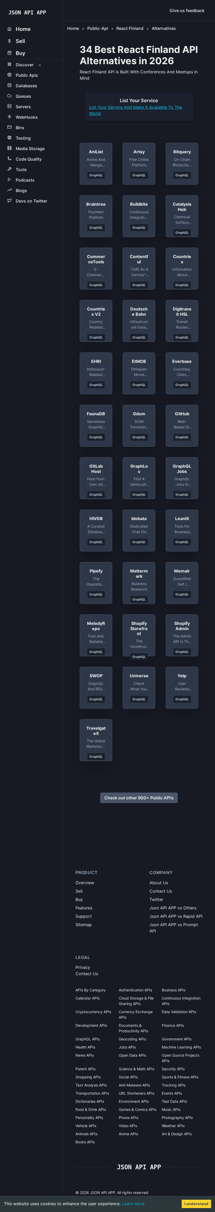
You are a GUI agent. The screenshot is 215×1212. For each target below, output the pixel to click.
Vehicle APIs (86, 1125)
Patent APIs (85, 1069)
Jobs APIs (127, 1047)
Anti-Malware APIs (134, 1085)
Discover (25, 64)
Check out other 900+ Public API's (139, 797)
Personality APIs (89, 1117)
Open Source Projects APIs (180, 1058)
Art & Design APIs (177, 1134)
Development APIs (91, 1025)
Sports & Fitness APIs (180, 1077)
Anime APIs (128, 1134)
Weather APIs (173, 1125)
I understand (196, 1203)
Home (73, 28)
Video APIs (128, 1125)
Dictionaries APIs (90, 1101)
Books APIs (85, 1142)
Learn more (133, 1203)
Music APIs (171, 1109)
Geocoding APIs (132, 1039)
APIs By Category (91, 990)
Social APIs (128, 1077)
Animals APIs (86, 1134)
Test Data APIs (174, 1101)
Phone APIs (128, 1117)
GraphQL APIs (88, 1039)
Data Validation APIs (179, 1011)
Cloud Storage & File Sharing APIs (136, 1001)
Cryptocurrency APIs (93, 1011)
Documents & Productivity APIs (133, 1028)
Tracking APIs (173, 1085)
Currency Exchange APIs (136, 1014)
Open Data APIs (132, 1055)
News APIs (85, 1055)
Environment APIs (134, 1101)
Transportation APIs (92, 1093)
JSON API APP (27, 12)
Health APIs (85, 1047)
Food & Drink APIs (91, 1109)
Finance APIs (173, 1025)
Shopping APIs (88, 1077)
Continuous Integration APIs (181, 1001)
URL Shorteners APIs (136, 1093)
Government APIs (176, 1039)
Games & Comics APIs (137, 1109)
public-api (97, 28)
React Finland (129, 28)
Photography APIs (177, 1117)
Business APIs (173, 990)
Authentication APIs (135, 990)
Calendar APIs (88, 998)
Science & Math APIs (136, 1069)
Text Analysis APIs (91, 1085)
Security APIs (173, 1069)
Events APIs (172, 1093)
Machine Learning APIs (181, 1047)
